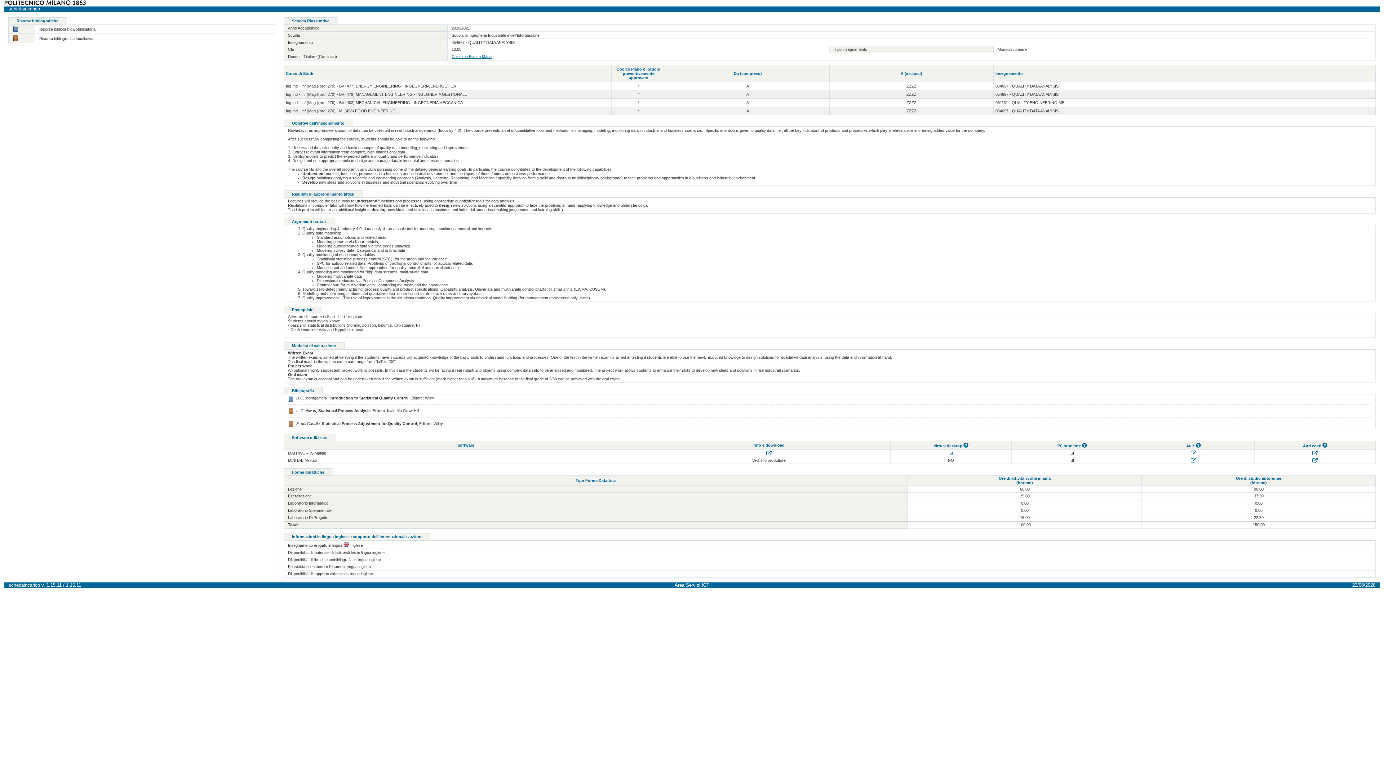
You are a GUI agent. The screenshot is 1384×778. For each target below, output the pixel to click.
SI (951, 453)
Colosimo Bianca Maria (472, 56)
